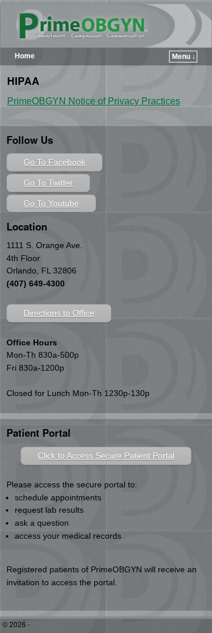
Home (25, 56)
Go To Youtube (51, 203)
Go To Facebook (54, 162)
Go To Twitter (48, 182)
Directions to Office (59, 313)
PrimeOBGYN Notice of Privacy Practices (93, 101)
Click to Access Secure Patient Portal (106, 455)
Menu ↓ (184, 56)
